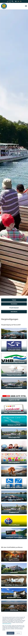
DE (16, 1)
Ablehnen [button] (18, 633)
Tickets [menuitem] (14, 300)
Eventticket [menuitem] (14, 304)
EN (18, 1)
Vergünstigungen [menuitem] (14, 307)
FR (20, 1)
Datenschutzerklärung (6, 623)
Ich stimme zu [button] (10, 633)
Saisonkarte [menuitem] (14, 311)
